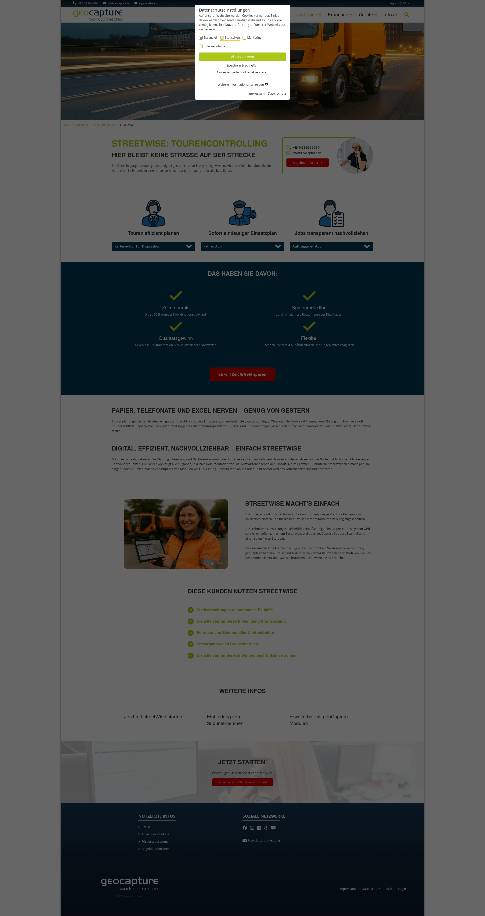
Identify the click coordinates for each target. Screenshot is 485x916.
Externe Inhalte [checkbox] (214, 46)
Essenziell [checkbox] (210, 37)
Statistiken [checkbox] (232, 37)
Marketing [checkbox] (254, 37)
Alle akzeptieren (242, 57)
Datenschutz (277, 93)
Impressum (256, 93)
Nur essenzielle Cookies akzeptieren (242, 72)
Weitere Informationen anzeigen (241, 84)
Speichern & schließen (242, 65)
